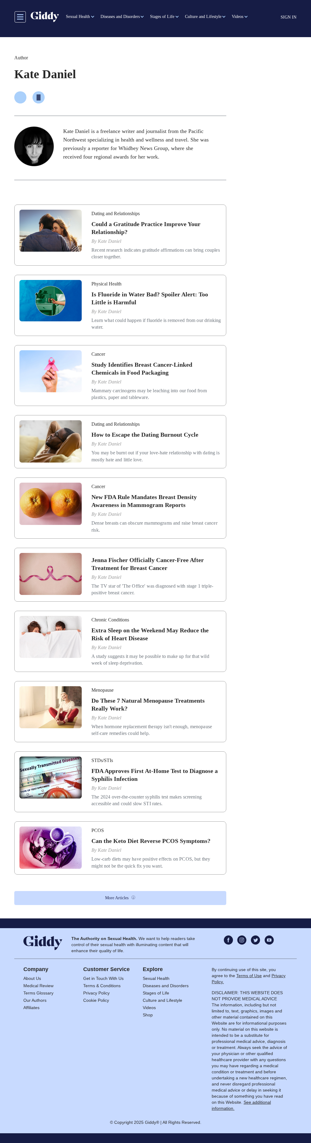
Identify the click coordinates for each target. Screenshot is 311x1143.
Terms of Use (249, 975)
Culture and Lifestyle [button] (203, 16)
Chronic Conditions (110, 619)
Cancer (98, 354)
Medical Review (38, 985)
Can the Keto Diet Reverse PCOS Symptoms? (150, 840)
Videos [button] (237, 16)
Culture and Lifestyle (162, 1000)
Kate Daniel (109, 241)
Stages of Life (156, 993)
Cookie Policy (96, 1000)
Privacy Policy (96, 993)
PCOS (97, 830)
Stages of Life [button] (162, 16)
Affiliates (31, 1007)
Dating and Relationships (115, 213)
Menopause (102, 690)
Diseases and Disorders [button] (120, 16)
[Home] (45, 17)
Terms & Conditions (102, 985)
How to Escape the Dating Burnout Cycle (144, 434)
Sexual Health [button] (78, 16)
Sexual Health (156, 978)
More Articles (116, 898)
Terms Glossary (38, 993)
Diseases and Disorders (166, 985)
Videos (149, 1007)
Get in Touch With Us (103, 978)
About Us (32, 978)
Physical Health (106, 283)
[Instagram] (38, 97)
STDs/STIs (102, 760)
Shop (148, 1014)
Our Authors (34, 1000)
